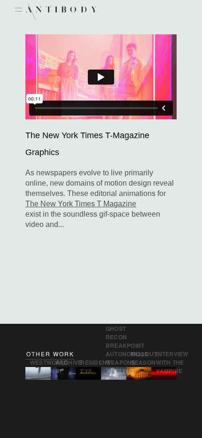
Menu (18, 10)
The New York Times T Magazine (80, 204)
